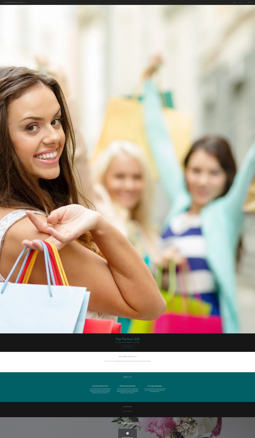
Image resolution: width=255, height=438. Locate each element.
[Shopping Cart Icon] (251, 2)
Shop (240, 2)
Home (234, 2)
